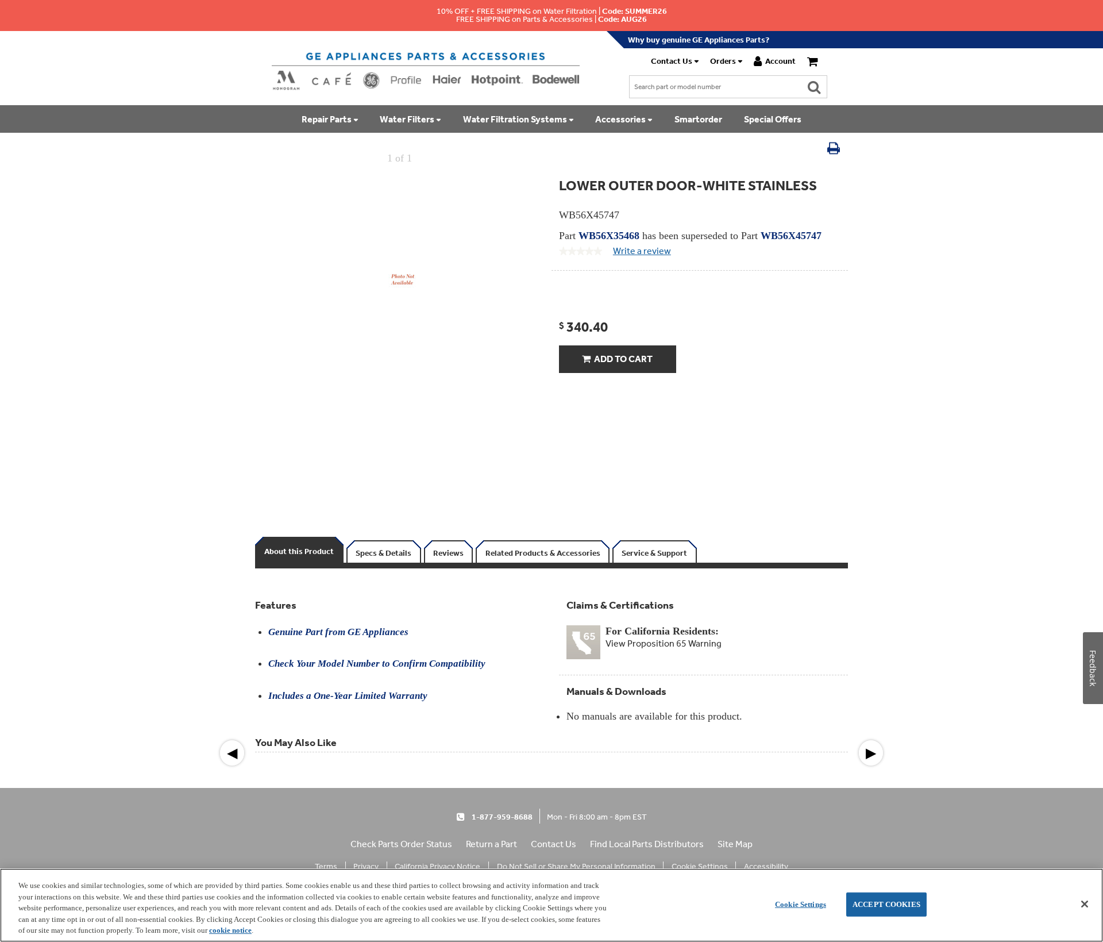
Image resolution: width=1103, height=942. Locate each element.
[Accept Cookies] (1084, 904)
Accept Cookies (886, 904)
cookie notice (230, 930)
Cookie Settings (800, 904)
